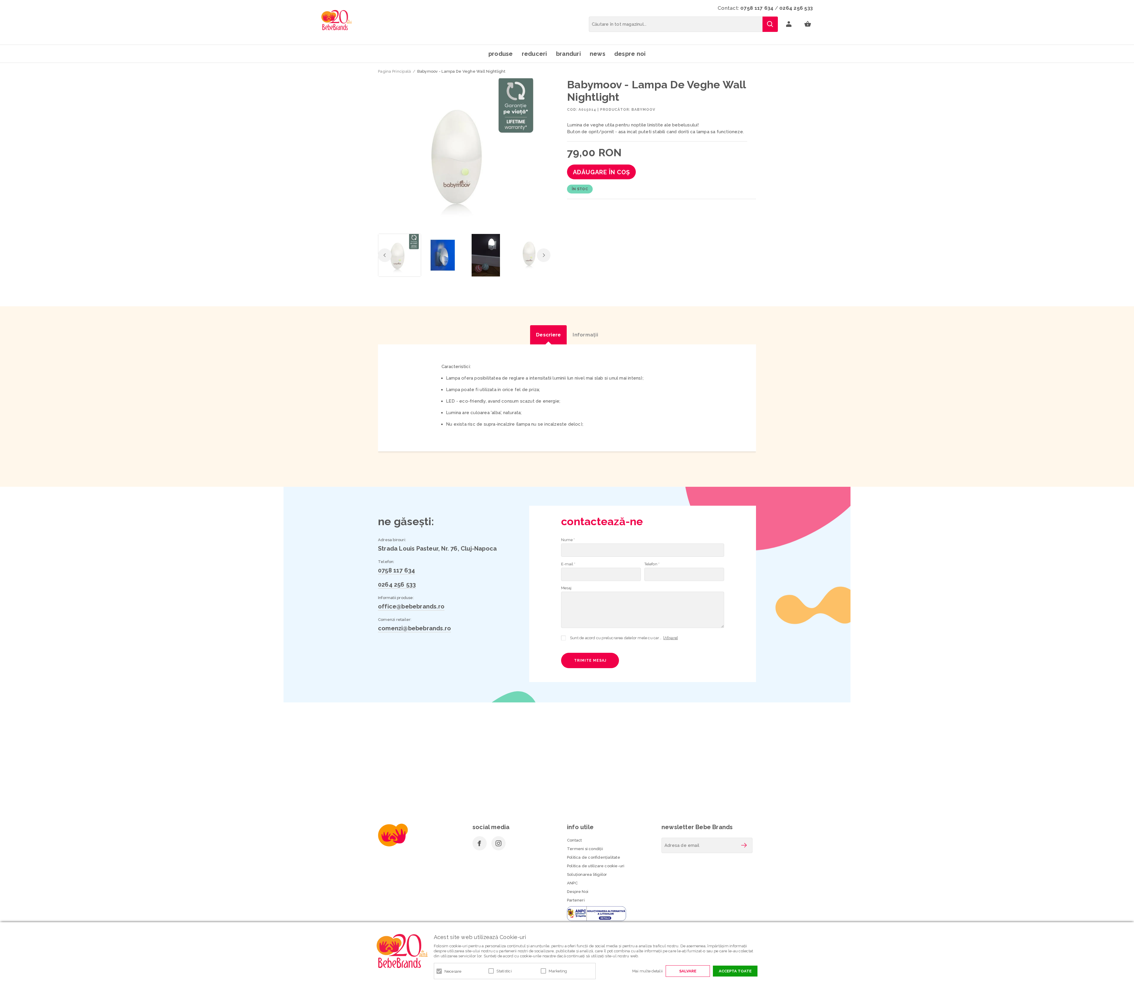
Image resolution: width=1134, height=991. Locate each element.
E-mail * (568, 564)
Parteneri (576, 900)
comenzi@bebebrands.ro (414, 628)
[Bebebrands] (336, 20)
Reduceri (534, 53)
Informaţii (585, 335)
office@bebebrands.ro (411, 606)
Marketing (558, 971)
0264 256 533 (796, 8)
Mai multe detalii (647, 971)
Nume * (568, 540)
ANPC (572, 883)
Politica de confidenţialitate (593, 857)
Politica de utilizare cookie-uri (595, 866)
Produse (500, 53)
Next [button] (543, 255)
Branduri (568, 53)
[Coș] (808, 24)
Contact (574, 840)
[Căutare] (770, 24)
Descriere (548, 335)
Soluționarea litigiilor (587, 874)
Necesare (453, 971)
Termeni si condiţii (585, 849)
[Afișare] (670, 638)
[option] (464, 154)
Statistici (504, 971)
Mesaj (566, 588)
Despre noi (630, 53)
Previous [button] (385, 255)
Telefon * (652, 564)
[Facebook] (479, 843)
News (597, 53)
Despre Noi (577, 891)
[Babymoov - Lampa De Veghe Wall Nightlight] (399, 255)
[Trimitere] (744, 845)
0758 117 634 (756, 8)
